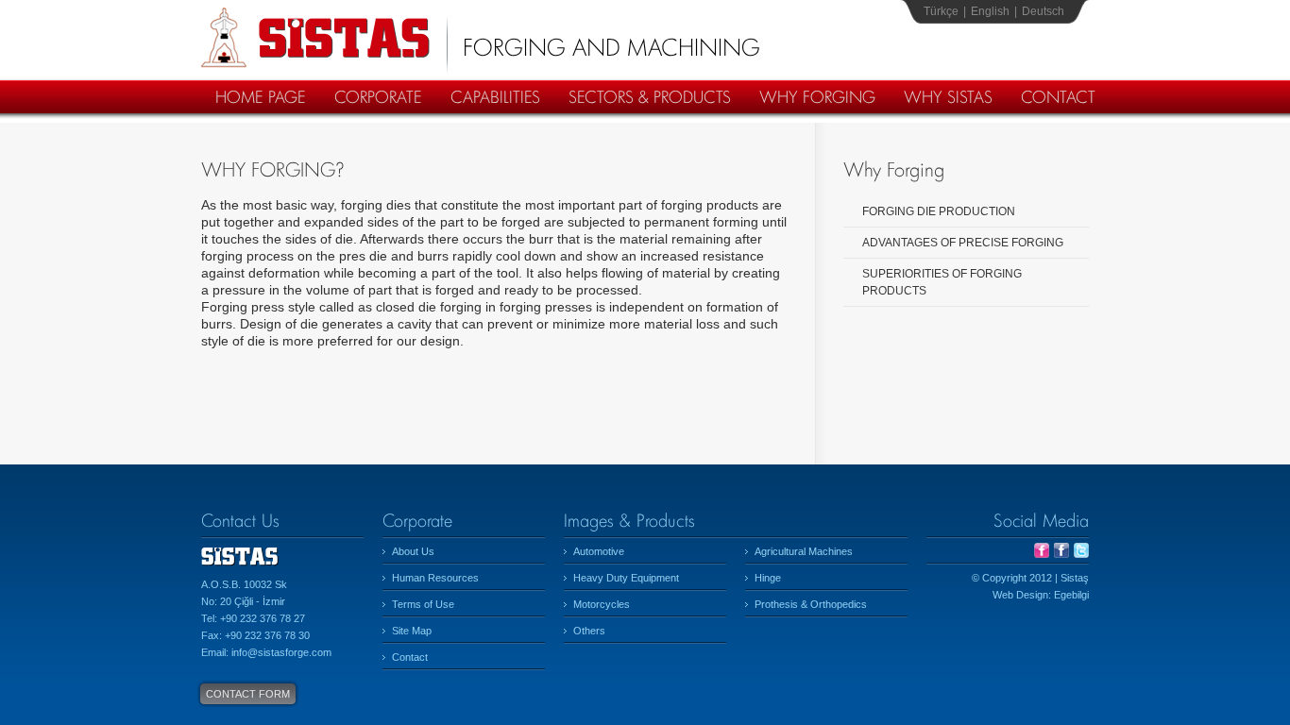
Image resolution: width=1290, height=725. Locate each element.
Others (589, 630)
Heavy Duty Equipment (626, 577)
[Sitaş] (240, 572)
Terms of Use (423, 604)
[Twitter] (1081, 554)
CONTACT (1058, 97)
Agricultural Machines (804, 551)
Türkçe (941, 11)
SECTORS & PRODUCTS (650, 97)
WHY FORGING (817, 97)
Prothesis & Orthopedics (811, 604)
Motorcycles (601, 604)
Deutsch (1043, 11)
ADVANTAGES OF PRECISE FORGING (962, 242)
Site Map (412, 630)
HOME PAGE (260, 97)
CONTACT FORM (248, 694)
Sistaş (315, 38)
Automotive (598, 551)
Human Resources (435, 577)
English (990, 11)
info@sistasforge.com (281, 652)
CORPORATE (378, 97)
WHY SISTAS (948, 97)
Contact (410, 657)
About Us (413, 551)
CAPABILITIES (495, 97)
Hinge (768, 577)
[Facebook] (1061, 554)
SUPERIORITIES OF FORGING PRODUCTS (942, 282)
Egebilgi (1071, 594)
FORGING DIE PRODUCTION (938, 211)
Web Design (1020, 594)
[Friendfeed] (1041, 554)
